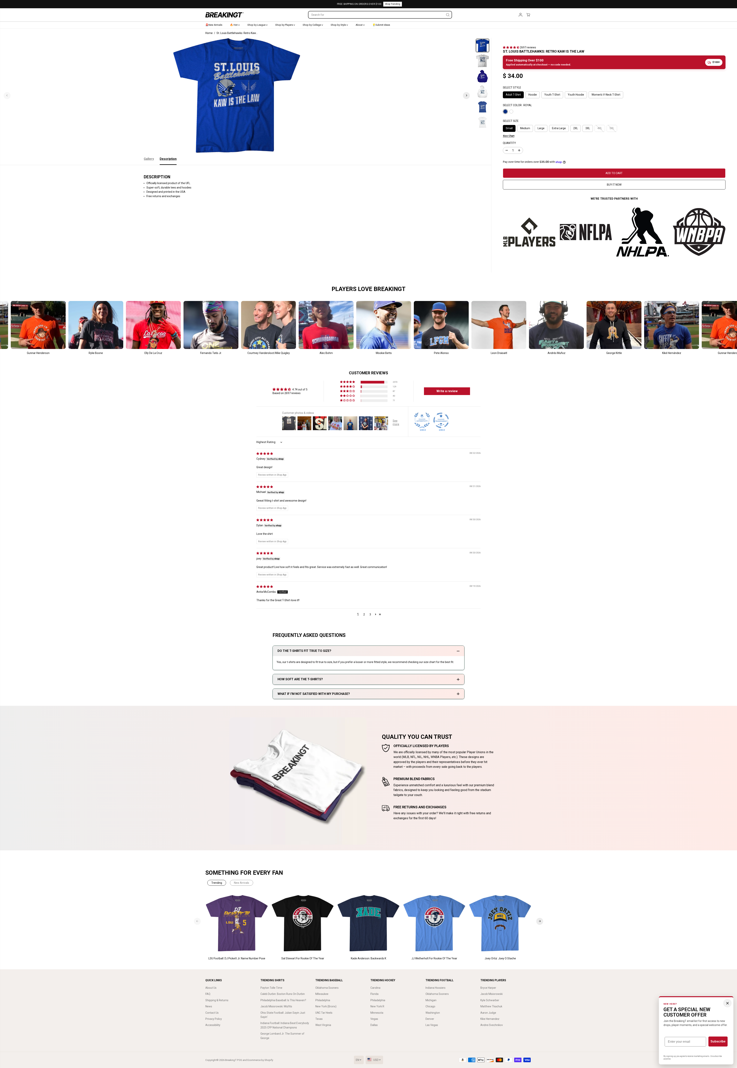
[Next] (466, 95)
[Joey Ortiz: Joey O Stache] (500, 923)
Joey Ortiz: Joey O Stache (500, 958)
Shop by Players (284, 24)
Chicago (430, 1006)
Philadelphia (322, 1000)
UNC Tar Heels (323, 1012)
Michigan (431, 1000)
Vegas (374, 1018)
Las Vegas (432, 1025)
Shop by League (256, 24)
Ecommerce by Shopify (260, 1060)
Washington (433, 1012)
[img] (264, 453)
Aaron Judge (488, 1012)
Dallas (374, 1025)
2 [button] (364, 614)
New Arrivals (241, 882)
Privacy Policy (213, 1018)
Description (168, 159)
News (208, 1006)
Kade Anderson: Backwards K (368, 958)
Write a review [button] (447, 391)
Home (209, 33)
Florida (374, 993)
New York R (377, 1006)
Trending (216, 882)
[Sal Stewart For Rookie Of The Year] (303, 923)
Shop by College (312, 24)
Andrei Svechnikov (491, 1025)
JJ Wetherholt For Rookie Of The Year (434, 958)
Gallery (149, 159)
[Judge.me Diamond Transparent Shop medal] (441, 420)
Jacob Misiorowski (491, 993)
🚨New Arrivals (213, 24)
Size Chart (508, 136)
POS (239, 1060)
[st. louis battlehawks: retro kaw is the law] (236, 95)
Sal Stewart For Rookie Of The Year (302, 958)
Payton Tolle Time (271, 987)
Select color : (517, 105)
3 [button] (370, 614)
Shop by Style (338, 24)
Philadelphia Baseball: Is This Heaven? (283, 1000)
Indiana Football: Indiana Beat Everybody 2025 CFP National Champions (284, 1025)
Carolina (375, 987)
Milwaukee (321, 993)
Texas (319, 1018)
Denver (430, 1018)
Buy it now (614, 184)
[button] (511, 47)
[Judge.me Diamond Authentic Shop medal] (422, 420)
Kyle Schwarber (489, 1000)
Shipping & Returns (216, 1000)
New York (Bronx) (325, 1006)
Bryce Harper (488, 987)
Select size (511, 120)
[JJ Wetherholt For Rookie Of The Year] (434, 923)
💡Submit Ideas (381, 24)
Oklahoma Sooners (327, 987)
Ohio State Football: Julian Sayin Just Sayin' (282, 1014)
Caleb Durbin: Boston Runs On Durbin (282, 993)
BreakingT (230, 1060)
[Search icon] (448, 15)
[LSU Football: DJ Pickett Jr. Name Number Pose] (237, 923)
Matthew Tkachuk (491, 1006)
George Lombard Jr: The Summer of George (282, 1035)
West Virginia (323, 1025)
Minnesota (376, 1012)
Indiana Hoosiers (435, 987)
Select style (512, 87)
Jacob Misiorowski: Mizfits (276, 1006)
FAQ (207, 993)
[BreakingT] (224, 15)
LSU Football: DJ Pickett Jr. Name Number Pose (236, 958)
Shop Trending (392, 4)
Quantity (509, 143)
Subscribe (718, 1041)
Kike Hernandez (489, 1018)
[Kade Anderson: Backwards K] (369, 923)
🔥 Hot (234, 24)
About (359, 24)
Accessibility (212, 1025)
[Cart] (528, 14)
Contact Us (212, 1012)
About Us (210, 987)
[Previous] (7, 95)
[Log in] (520, 14)
